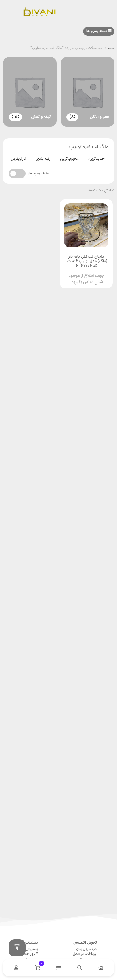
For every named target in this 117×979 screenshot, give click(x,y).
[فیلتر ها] (17, 947)
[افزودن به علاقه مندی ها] (70, 273)
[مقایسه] (81, 273)
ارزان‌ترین (18, 158)
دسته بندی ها (97, 31)
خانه (111, 48)
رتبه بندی (43, 158)
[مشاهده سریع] (91, 273)
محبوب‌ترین (69, 158)
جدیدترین (96, 158)
